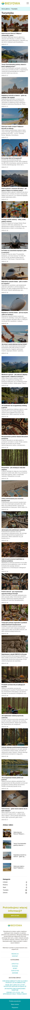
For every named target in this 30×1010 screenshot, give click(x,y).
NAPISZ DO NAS (15, 915)
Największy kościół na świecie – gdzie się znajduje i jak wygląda (20, 855)
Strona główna (6, 9)
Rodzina (5, 884)
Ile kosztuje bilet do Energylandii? (12, 158)
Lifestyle (5, 882)
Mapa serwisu (15, 1004)
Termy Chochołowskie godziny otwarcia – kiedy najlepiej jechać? (20, 844)
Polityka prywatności (15, 1001)
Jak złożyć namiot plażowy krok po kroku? (14, 344)
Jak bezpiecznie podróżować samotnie (13, 530)
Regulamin (15, 1007)
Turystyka (5, 890)
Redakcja (15, 954)
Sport (4, 887)
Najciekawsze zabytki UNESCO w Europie (14, 654)
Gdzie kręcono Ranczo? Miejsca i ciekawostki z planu (19, 833)
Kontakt (15, 956)
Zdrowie (5, 892)
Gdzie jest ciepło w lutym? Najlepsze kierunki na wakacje (19, 867)
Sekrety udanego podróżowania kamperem (15, 747)
